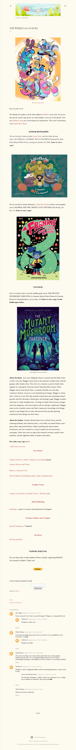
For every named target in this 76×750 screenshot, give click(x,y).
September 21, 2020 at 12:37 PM (32, 666)
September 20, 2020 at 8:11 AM (33, 632)
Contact (24, 18)
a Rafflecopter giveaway (17, 446)
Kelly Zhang (19, 632)
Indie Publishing (38, 502)
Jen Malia (18, 613)
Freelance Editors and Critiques (38, 518)
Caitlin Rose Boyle (39, 103)
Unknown (24, 619)
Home (17, 18)
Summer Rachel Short (29, 674)
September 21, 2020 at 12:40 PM (47, 674)
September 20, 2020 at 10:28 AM (33, 653)
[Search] (65, 5)
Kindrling (13, 509)
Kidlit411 (46, 114)
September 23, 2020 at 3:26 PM (34, 689)
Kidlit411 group (18, 121)
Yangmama (19, 653)
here (27, 442)
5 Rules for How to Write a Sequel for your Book (27, 460)
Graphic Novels (38, 485)
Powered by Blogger (39, 737)
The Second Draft (16, 539)
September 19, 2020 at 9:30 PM (32, 613)
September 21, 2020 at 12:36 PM (38, 619)
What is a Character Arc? (19, 471)
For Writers (38, 451)
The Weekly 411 (18, 602)
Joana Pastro (38, 136)
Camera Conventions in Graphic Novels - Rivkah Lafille (30, 494)
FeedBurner (17, 591)
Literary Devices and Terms (20, 464)
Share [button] (11, 600)
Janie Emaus (19, 689)
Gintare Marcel (43, 741)
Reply (17, 628)
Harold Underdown (16, 526)
